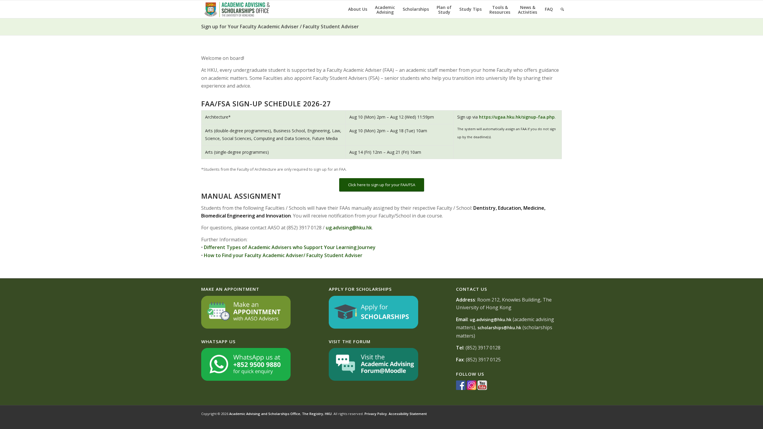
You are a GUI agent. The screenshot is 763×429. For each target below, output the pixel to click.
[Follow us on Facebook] (461, 388)
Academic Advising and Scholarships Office (264, 413)
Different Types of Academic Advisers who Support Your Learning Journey (290, 247)
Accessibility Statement (408, 413)
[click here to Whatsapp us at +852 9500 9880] (246, 379)
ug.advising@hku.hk (349, 227)
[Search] (562, 9)
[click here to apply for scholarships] (373, 327)
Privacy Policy (376, 413)
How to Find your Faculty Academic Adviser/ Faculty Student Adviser (283, 255)
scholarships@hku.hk (499, 327)
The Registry (312, 413)
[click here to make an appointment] (246, 327)
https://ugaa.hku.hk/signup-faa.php (517, 117)
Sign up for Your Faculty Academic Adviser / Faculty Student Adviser (280, 26)
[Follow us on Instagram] (471, 388)
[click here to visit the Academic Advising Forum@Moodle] (373, 379)
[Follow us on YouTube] (482, 388)
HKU (328, 413)
